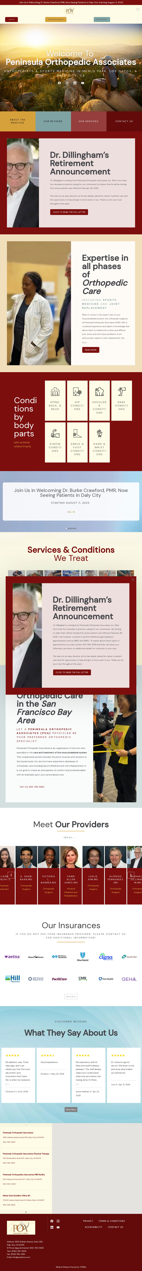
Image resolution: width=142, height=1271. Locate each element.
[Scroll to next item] (130, 875)
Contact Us (115, 1227)
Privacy (88, 1221)
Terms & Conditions (111, 1221)
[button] (138, 9)
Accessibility (93, 1227)
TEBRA (83, 1267)
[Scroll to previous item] (11, 875)
